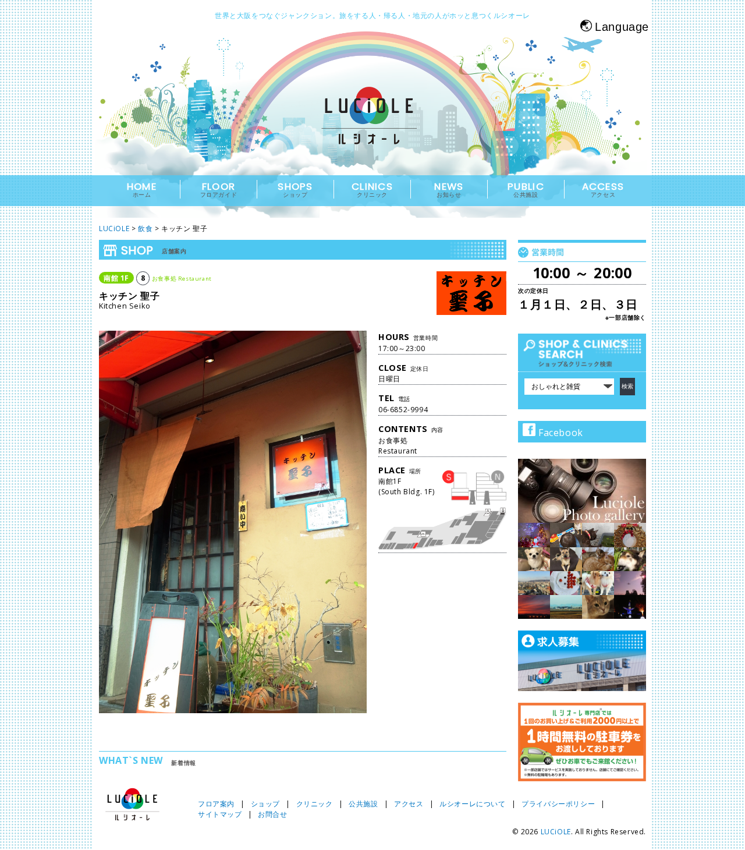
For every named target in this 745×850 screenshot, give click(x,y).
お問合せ (272, 814)
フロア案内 (216, 804)
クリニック (314, 804)
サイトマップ (220, 814)
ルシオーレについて (472, 804)
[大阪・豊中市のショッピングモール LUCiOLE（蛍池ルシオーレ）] (372, 126)
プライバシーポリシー (558, 804)
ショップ (265, 804)
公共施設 (363, 804)
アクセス (408, 804)
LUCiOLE (556, 832)
